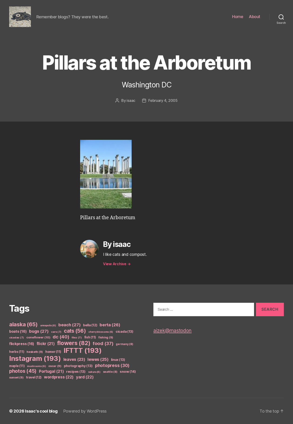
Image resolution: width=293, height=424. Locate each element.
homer (53, 352)
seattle (110, 371)
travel (33, 377)
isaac (131, 100)
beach (69, 324)
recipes (76, 372)
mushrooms (36, 366)
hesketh (35, 352)
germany (124, 344)
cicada (124, 331)
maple (16, 366)
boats (18, 331)
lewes (97, 359)
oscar (54, 366)
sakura (94, 371)
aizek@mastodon (172, 330)
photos (22, 371)
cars (56, 331)
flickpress (21, 344)
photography (78, 366)
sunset (16, 377)
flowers (73, 343)
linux (118, 360)
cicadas (16, 337)
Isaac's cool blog (41, 411)
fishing (105, 337)
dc (61, 337)
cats (75, 331)
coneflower (38, 337)
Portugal (51, 371)
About (254, 16)
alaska (23, 324)
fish (90, 337)
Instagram (35, 358)
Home (237, 16)
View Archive (116, 264)
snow (128, 372)
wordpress (58, 377)
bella (90, 325)
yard (85, 377)
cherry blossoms (100, 331)
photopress (112, 365)
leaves (74, 359)
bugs (39, 331)
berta (110, 324)
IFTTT (83, 350)
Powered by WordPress (85, 411)
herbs (16, 352)
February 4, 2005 (163, 100)
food (103, 343)
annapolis (48, 325)
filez (77, 337)
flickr (46, 343)
